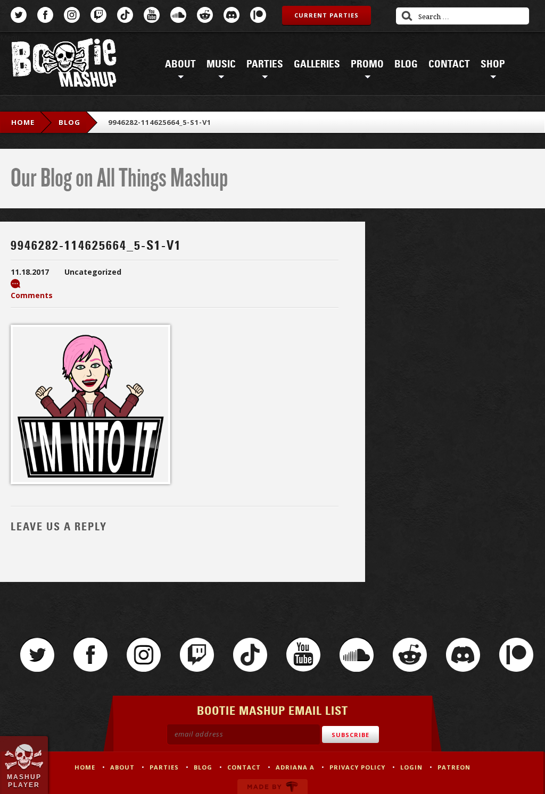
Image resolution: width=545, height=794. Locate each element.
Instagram (72, 15)
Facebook (45, 15)
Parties (264, 64)
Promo (367, 64)
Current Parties (326, 15)
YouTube (152, 15)
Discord (232, 15)
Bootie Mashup (64, 64)
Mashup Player (24, 780)
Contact (449, 64)
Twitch (98, 15)
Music (221, 64)
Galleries (317, 64)
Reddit (205, 15)
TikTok (125, 15)
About (180, 64)
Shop (493, 64)
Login (411, 767)
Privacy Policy (357, 767)
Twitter (19, 15)
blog (69, 122)
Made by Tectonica (272, 786)
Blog (406, 64)
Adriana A (295, 767)
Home (23, 122)
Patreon (258, 15)
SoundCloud (178, 15)
